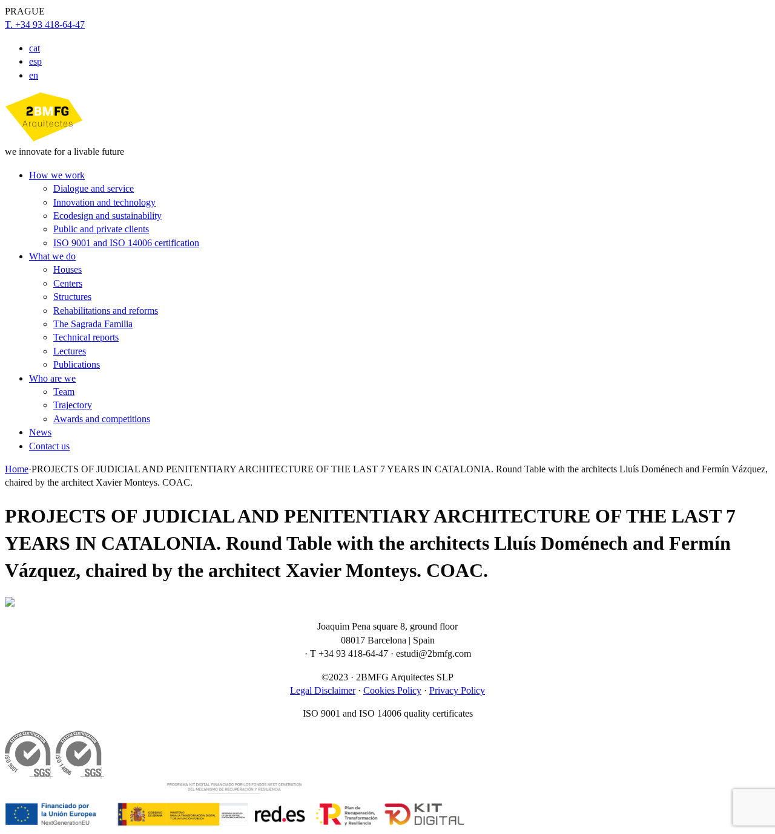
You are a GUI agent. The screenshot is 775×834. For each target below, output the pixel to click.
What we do (52, 256)
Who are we (52, 378)
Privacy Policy (457, 690)
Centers (67, 283)
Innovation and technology (104, 202)
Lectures (69, 351)
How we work (57, 175)
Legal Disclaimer (322, 690)
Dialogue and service (93, 188)
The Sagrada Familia (93, 324)
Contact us (49, 446)
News (40, 432)
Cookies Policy (392, 690)
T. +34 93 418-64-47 (45, 24)
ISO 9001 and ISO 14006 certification (126, 243)
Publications (76, 364)
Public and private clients (101, 229)
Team (63, 391)
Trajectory (72, 405)
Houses (67, 269)
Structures (72, 297)
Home (16, 469)
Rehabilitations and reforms (105, 310)
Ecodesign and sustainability (107, 215)
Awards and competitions (101, 419)
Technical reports (86, 337)
